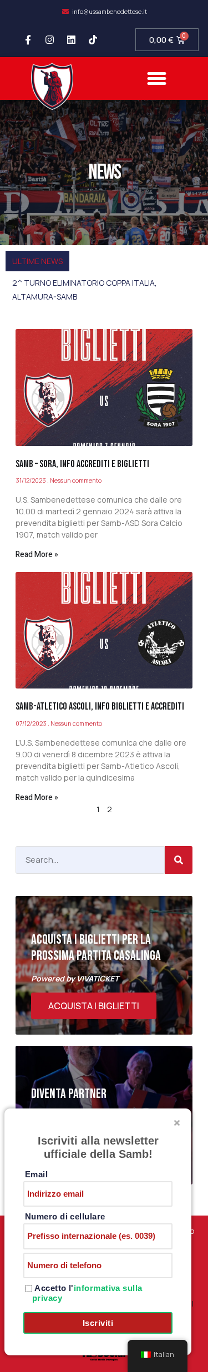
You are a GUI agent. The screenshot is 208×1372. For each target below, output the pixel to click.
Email (36, 1174)
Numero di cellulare (65, 1216)
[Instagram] (49, 40)
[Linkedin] (71, 40)
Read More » (37, 554)
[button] (156, 78)
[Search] (178, 860)
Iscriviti (98, 1323)
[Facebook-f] (27, 40)
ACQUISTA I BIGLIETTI (93, 1006)
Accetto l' (87, 1293)
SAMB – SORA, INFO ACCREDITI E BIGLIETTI (82, 464)
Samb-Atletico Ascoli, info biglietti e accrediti (100, 706)
